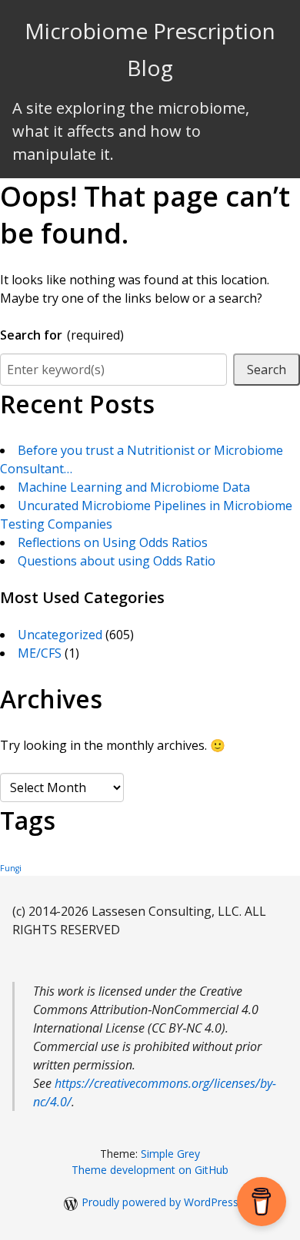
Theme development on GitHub (150, 1169)
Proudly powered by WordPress (160, 1202)
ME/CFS (40, 653)
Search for (62, 335)
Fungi (11, 868)
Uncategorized (60, 634)
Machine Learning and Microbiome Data (134, 487)
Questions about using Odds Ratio (116, 560)
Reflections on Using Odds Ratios (113, 542)
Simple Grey (170, 1153)
